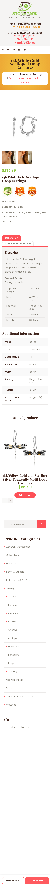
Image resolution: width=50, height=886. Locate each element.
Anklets (12, 596)
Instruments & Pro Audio (19, 580)
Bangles (12, 605)
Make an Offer (13, 880)
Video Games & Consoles (20, 696)
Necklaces (13, 646)
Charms (12, 630)
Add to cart (37, 880)
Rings (11, 663)
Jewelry (24, 74)
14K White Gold (16, 212)
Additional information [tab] (18, 243)
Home (11, 74)
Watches (11, 704)
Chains (12, 621)
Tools (9, 688)
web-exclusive (10, 217)
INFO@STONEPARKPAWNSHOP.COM (25, 24)
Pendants (13, 654)
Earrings (37, 74)
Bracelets (13, 613)
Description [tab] (11, 237)
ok (42, 524)
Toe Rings (13, 671)
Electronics (12, 563)
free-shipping (33, 212)
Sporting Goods (14, 679)
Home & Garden (15, 571)
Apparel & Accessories (18, 546)
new (44, 212)
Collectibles (12, 555)
